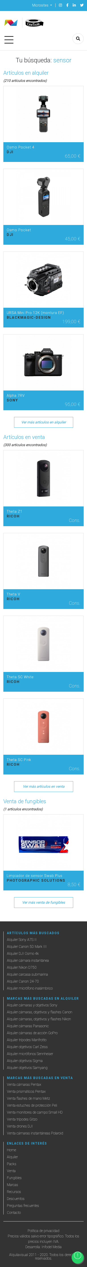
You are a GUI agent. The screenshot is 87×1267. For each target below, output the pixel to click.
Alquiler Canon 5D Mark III (27, 946)
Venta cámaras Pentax (24, 1084)
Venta (11, 1171)
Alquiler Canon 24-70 (23, 981)
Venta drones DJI (20, 1126)
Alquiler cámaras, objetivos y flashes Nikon (39, 1019)
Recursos (14, 1192)
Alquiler (12, 1157)
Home (11, 1150)
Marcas (12, 1185)
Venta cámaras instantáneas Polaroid (35, 1133)
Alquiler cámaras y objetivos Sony (32, 1005)
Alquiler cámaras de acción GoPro (32, 1033)
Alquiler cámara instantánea (28, 960)
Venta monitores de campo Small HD (35, 1112)
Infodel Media (51, 1247)
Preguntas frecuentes (23, 1206)
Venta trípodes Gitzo (22, 1119)
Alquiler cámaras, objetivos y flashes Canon (39, 1012)
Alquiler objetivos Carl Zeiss (27, 1047)
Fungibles (14, 1178)
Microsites (40, 5)
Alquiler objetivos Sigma (25, 1061)
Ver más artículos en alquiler (43, 422)
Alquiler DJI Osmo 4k (23, 953)
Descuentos (16, 1199)
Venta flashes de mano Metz (28, 1098)
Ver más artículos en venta (43, 786)
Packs (11, 1164)
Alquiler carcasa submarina (27, 974)
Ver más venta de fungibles (43, 902)
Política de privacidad (43, 1231)
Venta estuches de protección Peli (32, 1105)
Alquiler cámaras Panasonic (28, 1026)
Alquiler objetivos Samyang (27, 1068)
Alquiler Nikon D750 (22, 967)
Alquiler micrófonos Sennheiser (30, 1054)
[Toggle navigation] (8, 39)
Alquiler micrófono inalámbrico (30, 988)
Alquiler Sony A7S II (22, 940)
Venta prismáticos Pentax (26, 1091)
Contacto (14, 1212)
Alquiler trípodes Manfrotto (26, 1040)
